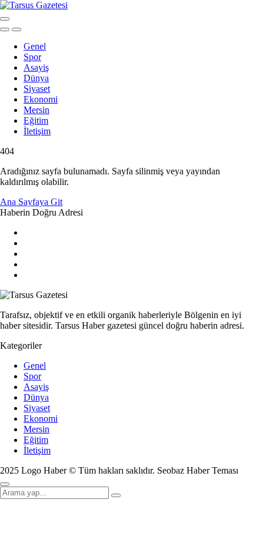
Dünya (36, 78)
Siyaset (37, 89)
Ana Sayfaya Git (31, 202)
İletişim (37, 131)
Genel (35, 46)
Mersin (36, 110)
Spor (32, 57)
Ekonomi (41, 99)
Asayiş (36, 67)
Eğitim (36, 120)
